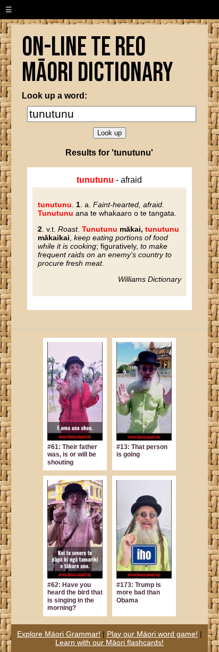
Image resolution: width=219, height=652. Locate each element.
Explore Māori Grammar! (58, 634)
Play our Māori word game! (152, 634)
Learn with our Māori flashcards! (109, 642)
